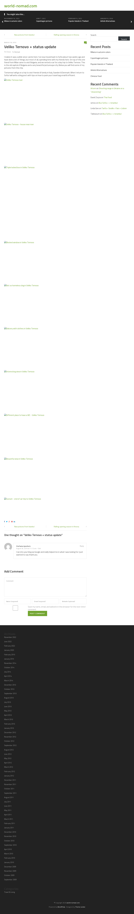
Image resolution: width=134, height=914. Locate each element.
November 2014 (10, 663)
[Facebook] (5, 521)
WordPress (61, 907)
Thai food (108, 97)
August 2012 (9, 749)
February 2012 (9, 771)
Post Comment (37, 613)
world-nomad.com (20, 6)
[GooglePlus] (10, 521)
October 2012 (9, 741)
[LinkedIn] (15, 521)
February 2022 (9, 646)
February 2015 (9, 654)
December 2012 (10, 732)
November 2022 (10, 637)
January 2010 (9, 862)
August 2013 (9, 697)
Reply (82, 546)
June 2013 (8, 706)
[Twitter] (7, 521)
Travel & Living (9, 892)
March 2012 (8, 767)
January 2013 (9, 728)
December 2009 (10, 866)
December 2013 (10, 685)
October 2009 (9, 875)
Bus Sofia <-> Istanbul (108, 102)
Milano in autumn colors (13, 21)
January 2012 (9, 775)
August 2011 (9, 797)
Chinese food (96, 76)
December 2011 (10, 780)
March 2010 (8, 853)
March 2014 (8, 680)
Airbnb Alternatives (107, 21)
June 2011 (8, 806)
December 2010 (10, 832)
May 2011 (7, 810)
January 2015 (9, 659)
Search (93, 35)
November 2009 (10, 871)
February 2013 (9, 724)
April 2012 (8, 762)
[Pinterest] (12, 521)
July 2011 (7, 801)
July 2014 (7, 671)
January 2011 (9, 827)
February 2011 (9, 823)
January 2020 (9, 650)
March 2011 (8, 819)
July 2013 (7, 702)
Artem (93, 88)
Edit (39, 548)
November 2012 (10, 736)
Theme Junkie (80, 907)
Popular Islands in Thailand (78, 21)
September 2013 (10, 693)
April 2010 (8, 849)
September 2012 (10, 745)
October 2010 (9, 840)
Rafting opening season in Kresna (66, 35)
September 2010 (10, 845)
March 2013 (8, 719)
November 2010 (10, 836)
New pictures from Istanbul (24, 35)
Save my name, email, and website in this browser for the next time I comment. (57, 608)
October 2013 (9, 689)
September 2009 (10, 879)
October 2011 (9, 788)
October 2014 (9, 667)
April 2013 (8, 715)
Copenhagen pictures (44, 21)
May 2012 (7, 758)
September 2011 (10, 793)
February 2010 (9, 858)
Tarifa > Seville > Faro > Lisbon (114, 108)
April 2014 (8, 676)
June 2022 (8, 641)
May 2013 (7, 710)
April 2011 (8, 814)
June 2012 (8, 754)
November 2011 (10, 784)
